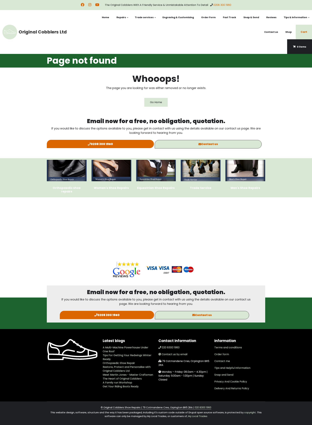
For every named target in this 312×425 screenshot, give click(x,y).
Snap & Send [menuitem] (251, 17)
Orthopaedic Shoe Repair (119, 363)
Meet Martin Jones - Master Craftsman (128, 375)
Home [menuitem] (105, 17)
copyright (250, 412)
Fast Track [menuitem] (229, 17)
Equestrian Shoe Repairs (156, 188)
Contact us (209, 144)
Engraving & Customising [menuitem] (178, 17)
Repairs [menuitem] (123, 20)
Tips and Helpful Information (232, 368)
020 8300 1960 (171, 347)
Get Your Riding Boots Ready (121, 386)
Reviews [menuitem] (271, 17)
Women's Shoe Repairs (111, 188)
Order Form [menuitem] (208, 17)
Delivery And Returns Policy (231, 388)
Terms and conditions (228, 347)
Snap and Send (223, 375)
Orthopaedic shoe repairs (67, 189)
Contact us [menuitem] (271, 32)
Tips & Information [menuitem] (297, 20)
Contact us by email (174, 354)
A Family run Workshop (117, 382)
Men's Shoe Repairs (245, 188)
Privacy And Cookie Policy (230, 381)
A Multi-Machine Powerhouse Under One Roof (125, 349)
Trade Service (200, 188)
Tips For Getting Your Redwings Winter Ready (127, 357)
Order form (221, 354)
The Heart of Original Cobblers (122, 379)
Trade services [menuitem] (145, 20)
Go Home (156, 102)
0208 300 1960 (222, 5)
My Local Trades (197, 416)
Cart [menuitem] (304, 32)
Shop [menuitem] (288, 32)
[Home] (9, 32)
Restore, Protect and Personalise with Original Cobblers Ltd (127, 369)
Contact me (222, 361)
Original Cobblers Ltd (43, 32)
